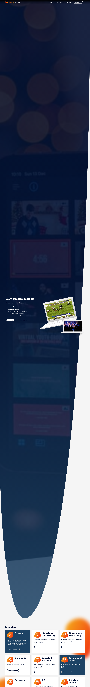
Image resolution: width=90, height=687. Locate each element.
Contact (68, 2)
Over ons (62, 2)
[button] (53, 2)
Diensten (51, 2)
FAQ (57, 2)
